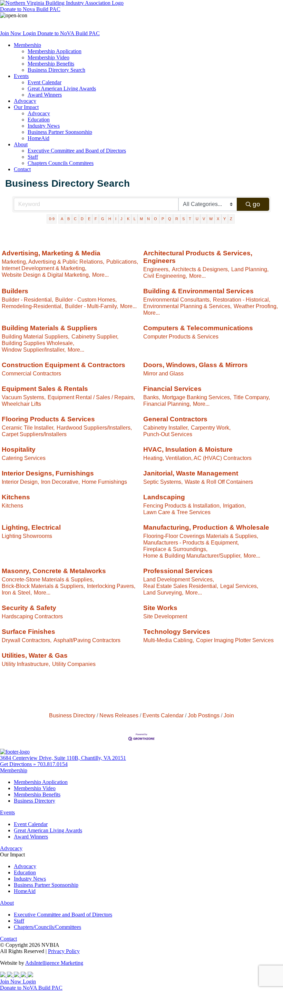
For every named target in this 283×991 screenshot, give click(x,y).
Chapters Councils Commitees (61, 163)
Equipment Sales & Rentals (45, 388)
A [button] (62, 219)
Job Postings (203, 715)
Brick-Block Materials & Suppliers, (43, 586)
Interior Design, (20, 482)
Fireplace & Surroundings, (175, 549)
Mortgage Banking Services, (196, 397)
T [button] (190, 219)
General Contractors (175, 419)
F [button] (96, 219)
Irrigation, (234, 505)
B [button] (68, 219)
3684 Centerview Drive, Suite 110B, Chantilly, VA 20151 (63, 758)
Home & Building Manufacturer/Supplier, (192, 555)
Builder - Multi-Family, (91, 306)
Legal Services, (239, 586)
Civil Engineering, (165, 276)
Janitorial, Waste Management (190, 473)
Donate (30, 9)
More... (100, 275)
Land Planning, (250, 269)
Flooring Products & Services (48, 419)
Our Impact (26, 107)
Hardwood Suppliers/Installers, (94, 427)
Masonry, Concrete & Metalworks (54, 571)
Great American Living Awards (62, 88)
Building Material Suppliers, (35, 336)
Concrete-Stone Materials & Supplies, (48, 579)
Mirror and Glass (163, 373)
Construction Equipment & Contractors (63, 365)
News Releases (118, 715)
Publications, (122, 261)
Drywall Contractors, (26, 640)
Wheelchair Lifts (21, 404)
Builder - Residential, (27, 299)
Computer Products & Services (180, 336)
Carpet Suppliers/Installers (34, 434)
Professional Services (178, 571)
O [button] (155, 219)
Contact (22, 169)
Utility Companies (74, 664)
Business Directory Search (56, 70)
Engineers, (156, 269)
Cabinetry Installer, (166, 427)
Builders (15, 291)
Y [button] (224, 219)
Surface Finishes (28, 631)
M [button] (141, 219)
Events (21, 76)
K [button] (128, 219)
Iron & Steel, (17, 592)
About (21, 144)
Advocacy (25, 101)
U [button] (197, 219)
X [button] (218, 219)
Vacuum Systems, (24, 397)
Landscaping (164, 497)
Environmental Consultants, (177, 299)
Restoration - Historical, (241, 299)
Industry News (44, 126)
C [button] (75, 219)
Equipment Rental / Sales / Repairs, (91, 397)
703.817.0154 (52, 764)
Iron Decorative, (60, 482)
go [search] (256, 204)
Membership (27, 45)
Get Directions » (18, 764)
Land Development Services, (178, 579)
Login (30, 33)
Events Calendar (163, 715)
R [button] (176, 219)
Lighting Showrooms (27, 536)
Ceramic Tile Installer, (28, 427)
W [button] (211, 219)
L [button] (135, 219)
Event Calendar (44, 82)
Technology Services (176, 631)
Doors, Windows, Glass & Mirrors (195, 365)
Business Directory (72, 715)
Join (229, 715)
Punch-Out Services (167, 434)
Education (39, 119)
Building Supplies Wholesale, (38, 343)
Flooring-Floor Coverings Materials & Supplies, (200, 536)
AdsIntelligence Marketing (54, 963)
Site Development (165, 616)
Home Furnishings (104, 482)
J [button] (121, 219)
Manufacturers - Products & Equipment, (191, 542)
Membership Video (48, 57)
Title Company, (251, 397)
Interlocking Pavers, (111, 586)
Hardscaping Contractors (32, 616)
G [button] (102, 219)
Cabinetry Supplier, (94, 336)
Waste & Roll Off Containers (219, 482)
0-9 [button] (52, 219)
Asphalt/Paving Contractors (86, 640)
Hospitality (19, 449)
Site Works (160, 607)
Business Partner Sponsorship (60, 132)
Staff (33, 157)
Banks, (151, 397)
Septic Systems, (163, 482)
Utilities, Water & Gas (35, 655)
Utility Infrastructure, (26, 664)
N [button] (148, 219)
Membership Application (54, 51)
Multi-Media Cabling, (168, 640)
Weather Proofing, (256, 306)
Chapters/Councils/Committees (47, 927)
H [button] (109, 219)
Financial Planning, (167, 404)
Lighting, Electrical (31, 527)
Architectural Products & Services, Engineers (197, 256)
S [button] (183, 219)
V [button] (204, 219)
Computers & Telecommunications (198, 328)
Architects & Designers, (200, 269)
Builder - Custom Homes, (86, 299)
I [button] (115, 219)
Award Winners (45, 95)
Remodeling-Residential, (32, 306)
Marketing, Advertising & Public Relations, (53, 261)
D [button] (82, 219)
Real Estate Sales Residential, (180, 586)
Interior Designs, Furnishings (48, 473)
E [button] (89, 219)
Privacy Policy (64, 951)
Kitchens (16, 497)
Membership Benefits (51, 64)
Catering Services (24, 458)
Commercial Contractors (31, 373)
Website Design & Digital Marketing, (46, 275)
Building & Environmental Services (198, 291)
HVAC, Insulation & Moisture (188, 449)
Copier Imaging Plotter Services (235, 640)
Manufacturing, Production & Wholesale (206, 527)
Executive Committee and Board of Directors (77, 151)
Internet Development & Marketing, (44, 268)
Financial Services (172, 388)
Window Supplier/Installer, (34, 349)
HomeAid (38, 138)
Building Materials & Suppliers (49, 328)
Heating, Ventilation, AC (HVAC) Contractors (197, 458)
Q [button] (169, 219)
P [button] (163, 219)
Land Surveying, (163, 592)
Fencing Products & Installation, (182, 505)
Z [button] (231, 219)
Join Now (11, 33)
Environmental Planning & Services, (187, 306)
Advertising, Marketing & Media (51, 253)
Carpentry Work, (211, 427)
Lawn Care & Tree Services (177, 512)
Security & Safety (29, 607)
